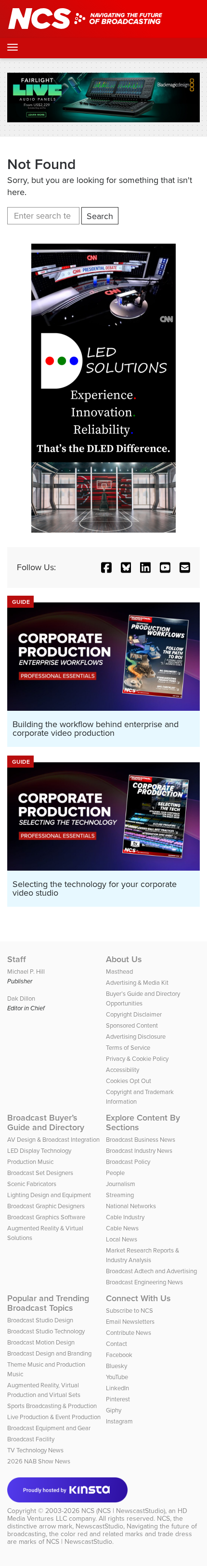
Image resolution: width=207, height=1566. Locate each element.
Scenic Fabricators (31, 1183)
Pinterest (118, 1399)
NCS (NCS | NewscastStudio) (123, 1511)
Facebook (119, 1354)
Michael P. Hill (26, 971)
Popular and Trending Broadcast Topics (48, 1303)
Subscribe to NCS (129, 1310)
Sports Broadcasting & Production (52, 1405)
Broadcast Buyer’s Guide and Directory (45, 1122)
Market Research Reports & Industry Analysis (142, 1255)
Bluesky (116, 1365)
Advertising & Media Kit (137, 982)
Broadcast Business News (140, 1139)
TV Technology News (35, 1450)
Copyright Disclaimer (134, 1014)
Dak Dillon (21, 998)
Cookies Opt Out (128, 1080)
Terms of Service (128, 1047)
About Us (124, 959)
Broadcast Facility (30, 1439)
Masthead (119, 971)
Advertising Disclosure (136, 1036)
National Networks (131, 1206)
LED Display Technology (39, 1150)
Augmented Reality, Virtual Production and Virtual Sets (43, 1390)
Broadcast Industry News (139, 1150)
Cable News (122, 1228)
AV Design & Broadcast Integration (53, 1139)
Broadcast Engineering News (144, 1282)
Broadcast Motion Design (41, 1342)
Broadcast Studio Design (40, 1320)
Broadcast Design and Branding (49, 1353)
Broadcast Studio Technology (46, 1331)
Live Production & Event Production (54, 1417)
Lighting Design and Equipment (49, 1195)
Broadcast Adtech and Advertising (151, 1271)
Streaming (120, 1195)
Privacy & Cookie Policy (137, 1058)
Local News (121, 1239)
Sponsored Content (132, 1025)
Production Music (30, 1161)
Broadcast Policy (128, 1161)
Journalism (120, 1183)
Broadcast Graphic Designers (46, 1206)
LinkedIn (117, 1388)
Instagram (119, 1421)
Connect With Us (138, 1298)
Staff (16, 959)
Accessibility (122, 1069)
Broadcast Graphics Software (46, 1217)
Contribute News (128, 1332)
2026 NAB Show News (38, 1461)
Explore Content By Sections (143, 1122)
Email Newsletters (130, 1321)
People (115, 1172)
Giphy (113, 1410)
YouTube (117, 1377)
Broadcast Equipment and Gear (49, 1428)
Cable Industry (125, 1217)
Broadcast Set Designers (40, 1172)
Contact (116, 1343)
